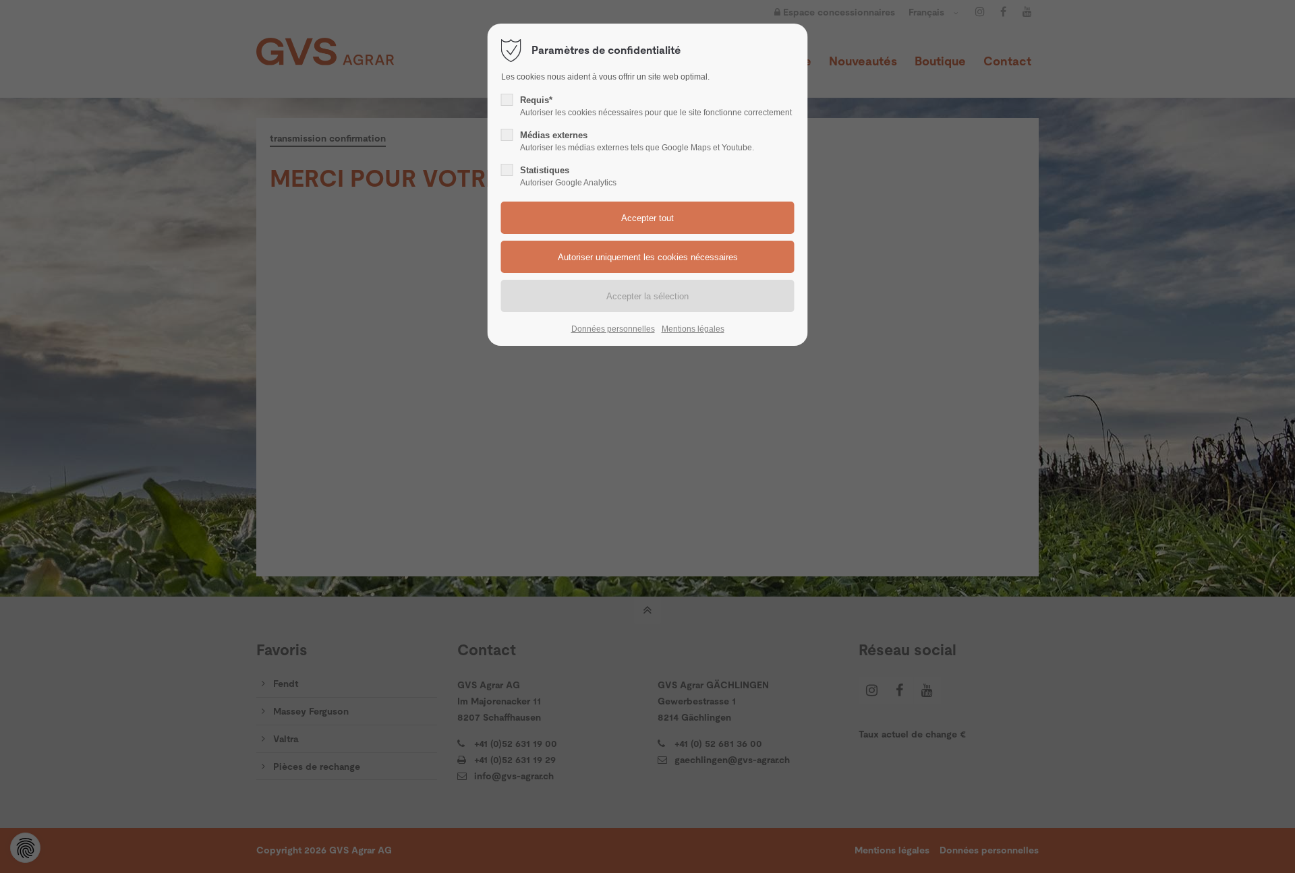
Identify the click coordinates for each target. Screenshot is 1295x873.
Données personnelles (613, 329)
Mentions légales (693, 329)
